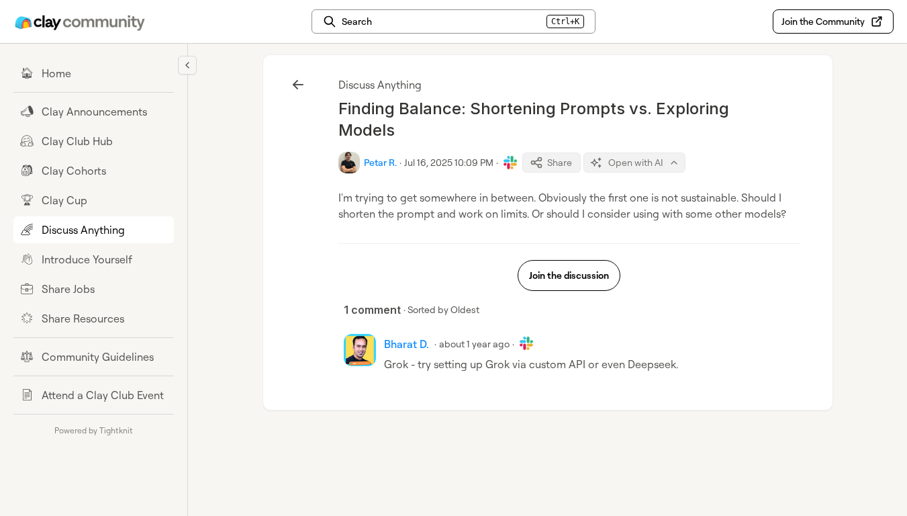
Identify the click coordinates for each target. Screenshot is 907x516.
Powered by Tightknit (93, 430)
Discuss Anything (380, 84)
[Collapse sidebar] (187, 65)
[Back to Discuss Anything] (298, 84)
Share (559, 162)
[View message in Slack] (510, 162)
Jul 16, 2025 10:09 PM (448, 162)
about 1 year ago (474, 343)
